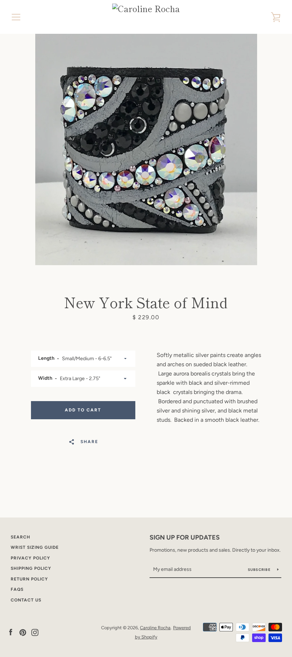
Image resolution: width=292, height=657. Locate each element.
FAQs (17, 589)
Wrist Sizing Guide (35, 547)
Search (20, 537)
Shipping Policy (31, 568)
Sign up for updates (185, 537)
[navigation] (16, 17)
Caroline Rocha (155, 627)
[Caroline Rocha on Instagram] (34, 632)
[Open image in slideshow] (146, 149)
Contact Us (26, 600)
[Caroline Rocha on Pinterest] (22, 632)
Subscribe (260, 569)
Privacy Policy (30, 558)
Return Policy (29, 579)
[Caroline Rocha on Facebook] (10, 632)
